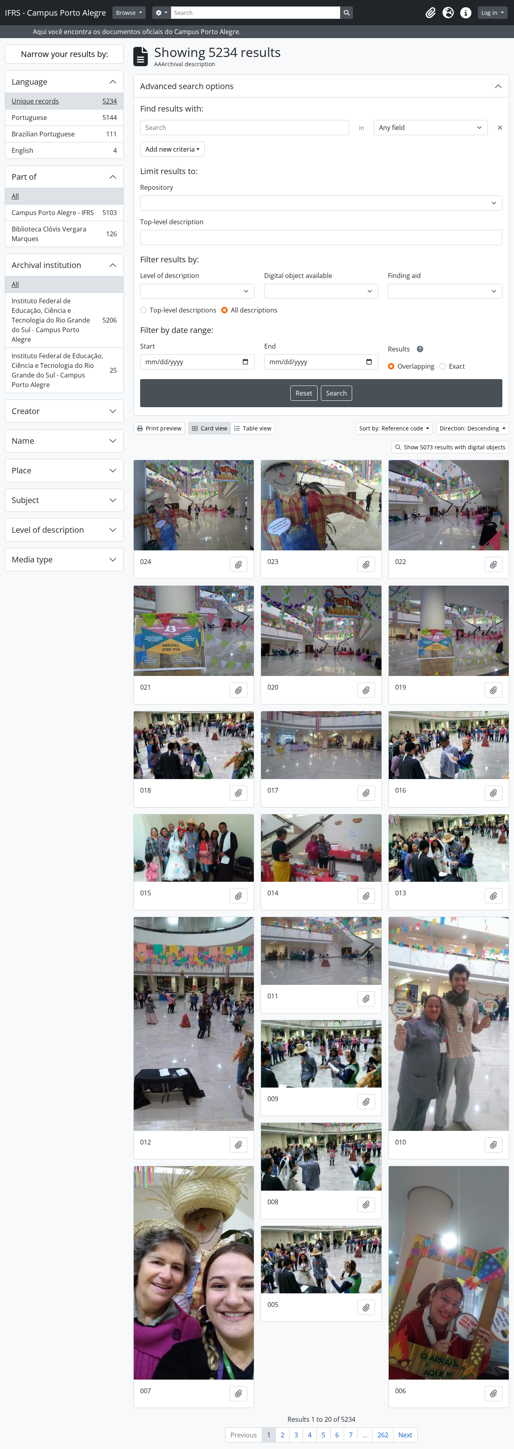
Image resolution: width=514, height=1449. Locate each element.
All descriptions (254, 310)
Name (23, 440)
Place (21, 470)
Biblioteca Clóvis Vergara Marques (64, 234)
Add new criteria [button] (170, 149)
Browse (126, 12)
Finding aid (404, 275)
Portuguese (64, 119)
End (270, 346)
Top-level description (172, 221)
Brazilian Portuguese (64, 136)
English (64, 152)
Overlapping (416, 366)
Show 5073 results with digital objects (454, 447)
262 (382, 1435)
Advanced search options (187, 86)
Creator (26, 411)
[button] (430, 13)
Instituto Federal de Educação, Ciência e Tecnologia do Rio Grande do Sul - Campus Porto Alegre (64, 320)
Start (147, 346)
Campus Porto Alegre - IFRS (64, 214)
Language (29, 81)
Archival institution (46, 265)
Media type (32, 559)
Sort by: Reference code (392, 428)
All (15, 196)
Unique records (64, 103)
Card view (213, 428)
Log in (490, 12)
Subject (25, 500)
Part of (24, 176)
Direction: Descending (470, 428)
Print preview (163, 428)
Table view (256, 428)
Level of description (48, 529)
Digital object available (298, 275)
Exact (457, 366)
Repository (156, 187)
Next (405, 1435)
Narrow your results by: (64, 54)
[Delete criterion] (500, 127)
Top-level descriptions (183, 310)
